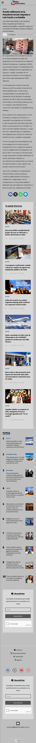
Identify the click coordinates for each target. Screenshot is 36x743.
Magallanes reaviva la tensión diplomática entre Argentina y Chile (14, 520)
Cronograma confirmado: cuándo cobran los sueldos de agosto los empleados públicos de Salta (18, 267)
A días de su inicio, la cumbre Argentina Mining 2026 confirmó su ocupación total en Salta (17, 302)
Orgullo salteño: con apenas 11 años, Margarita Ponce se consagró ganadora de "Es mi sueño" (17, 412)
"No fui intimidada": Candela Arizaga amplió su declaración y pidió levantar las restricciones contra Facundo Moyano (15, 477)
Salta (5, 9)
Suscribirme (18, 616)
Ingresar (19, 660)
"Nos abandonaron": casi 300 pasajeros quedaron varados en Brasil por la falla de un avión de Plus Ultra (15, 460)
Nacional (9, 470)
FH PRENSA (11, 34)
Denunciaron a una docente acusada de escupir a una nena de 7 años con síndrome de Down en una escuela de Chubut (14, 508)
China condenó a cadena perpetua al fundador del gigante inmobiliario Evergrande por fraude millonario (14, 551)
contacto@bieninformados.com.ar (18, 727)
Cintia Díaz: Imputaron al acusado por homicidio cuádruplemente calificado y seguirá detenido (14, 536)
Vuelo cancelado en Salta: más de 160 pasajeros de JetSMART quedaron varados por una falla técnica (17, 338)
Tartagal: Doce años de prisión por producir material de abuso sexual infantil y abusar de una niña (15, 565)
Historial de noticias (19, 653)
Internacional (11, 454)
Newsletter (19, 593)
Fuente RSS (19, 657)
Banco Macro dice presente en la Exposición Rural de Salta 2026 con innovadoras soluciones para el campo (17, 375)
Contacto (19, 650)
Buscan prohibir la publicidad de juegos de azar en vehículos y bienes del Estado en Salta (17, 232)
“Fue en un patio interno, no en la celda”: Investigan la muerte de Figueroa (15, 578)
